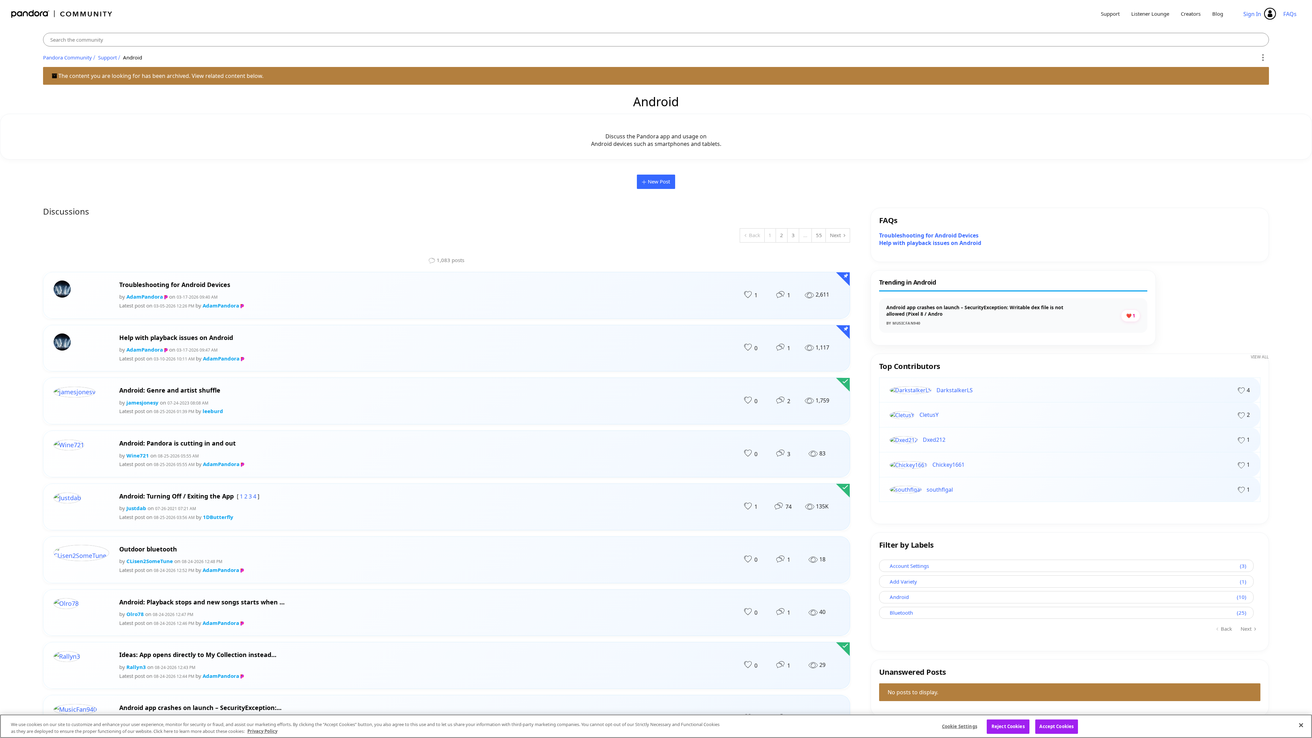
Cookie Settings (959, 726)
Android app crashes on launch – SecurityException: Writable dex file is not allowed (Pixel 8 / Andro (974, 310)
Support (1110, 13)
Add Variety (903, 581)
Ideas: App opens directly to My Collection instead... (197, 655)
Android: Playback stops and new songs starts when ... (202, 602)
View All (1260, 357)
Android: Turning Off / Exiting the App (176, 496)
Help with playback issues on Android (176, 338)
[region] (656, 726)
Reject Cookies (1008, 726)
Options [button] (1262, 57)
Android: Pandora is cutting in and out (177, 443)
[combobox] (656, 39)
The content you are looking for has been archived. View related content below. (160, 76)
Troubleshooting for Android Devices (174, 285)
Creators (1191, 13)
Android (899, 596)
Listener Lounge (1150, 13)
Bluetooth (901, 612)
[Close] (1301, 725)
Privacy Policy (262, 731)
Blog (1217, 13)
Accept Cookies (1056, 726)
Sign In (1252, 14)
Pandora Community (62, 14)
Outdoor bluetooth (148, 549)
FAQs (1290, 14)
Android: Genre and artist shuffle (169, 390)
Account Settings (909, 565)
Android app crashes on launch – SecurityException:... (200, 708)
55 (819, 235)
